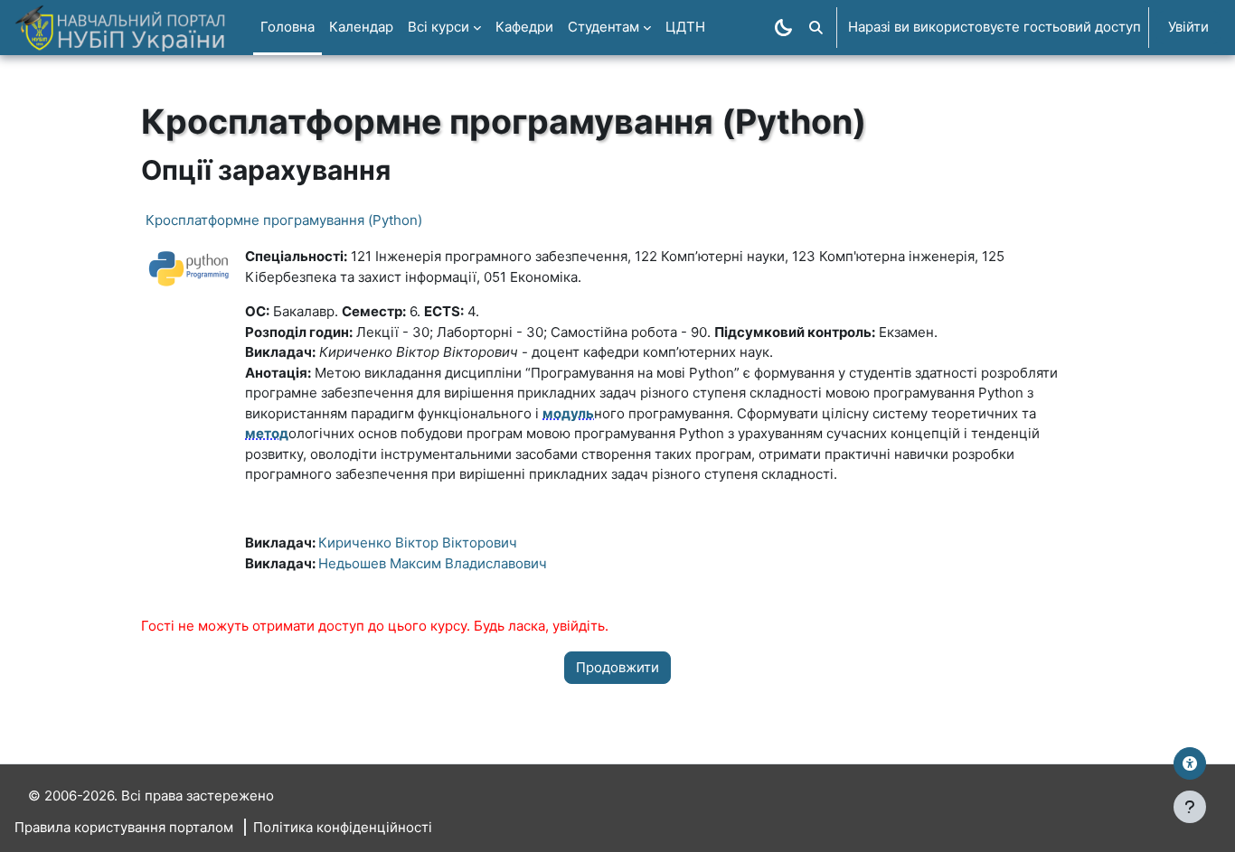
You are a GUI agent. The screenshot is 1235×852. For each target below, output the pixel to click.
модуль (568, 413)
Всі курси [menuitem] (438, 26)
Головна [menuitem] (287, 26)
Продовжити (617, 667)
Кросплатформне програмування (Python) (284, 220)
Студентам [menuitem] (603, 26)
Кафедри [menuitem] (524, 26)
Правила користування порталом (123, 827)
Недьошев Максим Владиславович (432, 563)
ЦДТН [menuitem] (685, 26)
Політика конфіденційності (342, 827)
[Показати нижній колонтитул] (1190, 807)
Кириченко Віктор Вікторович (417, 542)
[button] (816, 27)
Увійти (1188, 26)
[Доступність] (1190, 763)
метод (266, 433)
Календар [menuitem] (361, 26)
